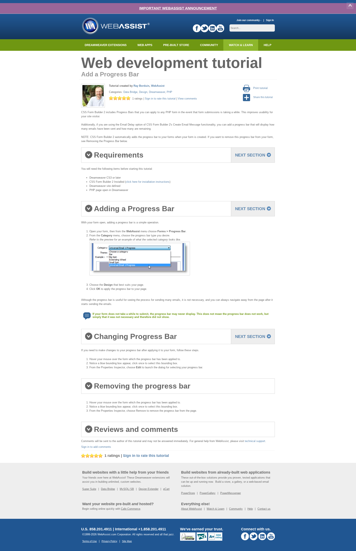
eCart (166, 489)
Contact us (264, 508)
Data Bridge (130, 92)
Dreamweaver (157, 92)
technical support (255, 441)
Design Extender (148, 489)
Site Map (127, 541)
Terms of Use (89, 541)
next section (250, 155)
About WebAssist (191, 508)
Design (143, 92)
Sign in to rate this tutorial (160, 98)
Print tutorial (260, 88)
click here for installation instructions (148, 181)
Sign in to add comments (96, 446)
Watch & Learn (241, 45)
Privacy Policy (109, 541)
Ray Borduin (141, 85)
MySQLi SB (127, 489)
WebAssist (157, 85)
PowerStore (188, 493)
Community (209, 45)
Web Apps (144, 45)
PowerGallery (207, 493)
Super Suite (89, 489)
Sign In (270, 20)
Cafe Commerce (130, 508)
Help (250, 508)
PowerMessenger (230, 493)
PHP (169, 92)
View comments (187, 98)
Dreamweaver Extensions (105, 45)
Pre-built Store (176, 45)
